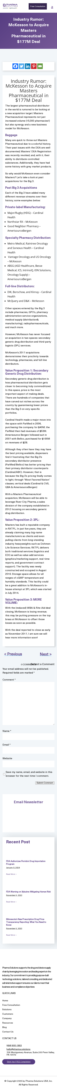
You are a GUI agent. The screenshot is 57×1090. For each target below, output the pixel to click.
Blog (4, 1028)
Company (7, 1019)
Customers (7, 1014)
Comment (9, 680)
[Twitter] (21, 66)
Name (7, 731)
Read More (10, 874)
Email (7, 745)
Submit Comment (45, 783)
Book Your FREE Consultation (18, 1062)
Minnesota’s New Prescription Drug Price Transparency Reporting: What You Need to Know (26, 922)
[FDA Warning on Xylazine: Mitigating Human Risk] (14, 886)
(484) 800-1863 (14, 1045)
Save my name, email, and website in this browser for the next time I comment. (29, 774)
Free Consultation (37, 6)
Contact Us (7, 1032)
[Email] (40, 66)
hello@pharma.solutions (18, 1049)
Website (7, 758)
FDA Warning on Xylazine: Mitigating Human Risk (28, 892)
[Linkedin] (27, 66)
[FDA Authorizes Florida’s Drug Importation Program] (14, 855)
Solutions (7, 1010)
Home (5, 1001)
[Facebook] (15, 66)
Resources (7, 1023)
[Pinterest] (34, 66)
